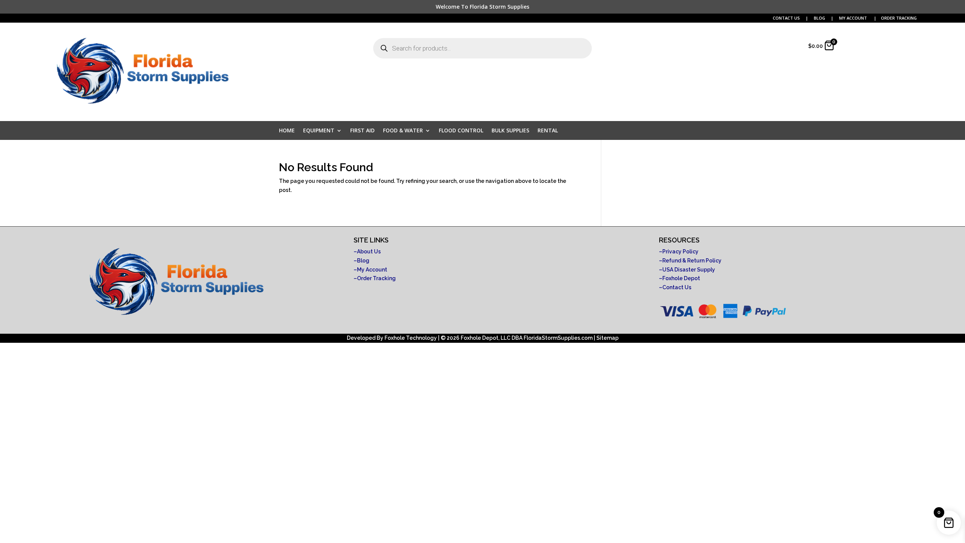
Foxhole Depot (681, 278)
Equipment (318, 131)
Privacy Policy (680, 251)
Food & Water (403, 131)
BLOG (820, 18)
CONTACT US (786, 18)
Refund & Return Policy (691, 261)
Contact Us (676, 287)
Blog (363, 261)
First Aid (362, 131)
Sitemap (607, 338)
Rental (548, 131)
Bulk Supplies (510, 131)
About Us (369, 251)
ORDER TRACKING (899, 18)
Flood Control (461, 131)
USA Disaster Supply (688, 270)
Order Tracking (376, 278)
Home (287, 131)
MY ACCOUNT (853, 18)
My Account (372, 270)
